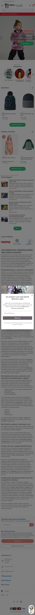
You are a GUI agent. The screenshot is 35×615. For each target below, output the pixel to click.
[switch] (31, 613)
